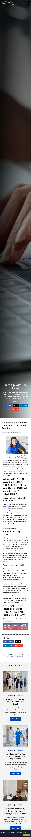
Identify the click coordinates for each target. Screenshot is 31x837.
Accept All (26, 834)
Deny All (15, 834)
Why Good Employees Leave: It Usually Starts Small (15, 701)
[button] (27, 3)
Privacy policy (4, 834)
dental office (6, 508)
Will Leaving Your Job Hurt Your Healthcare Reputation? (15, 756)
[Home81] (15, 626)
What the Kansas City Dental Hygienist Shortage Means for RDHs (15, 811)
